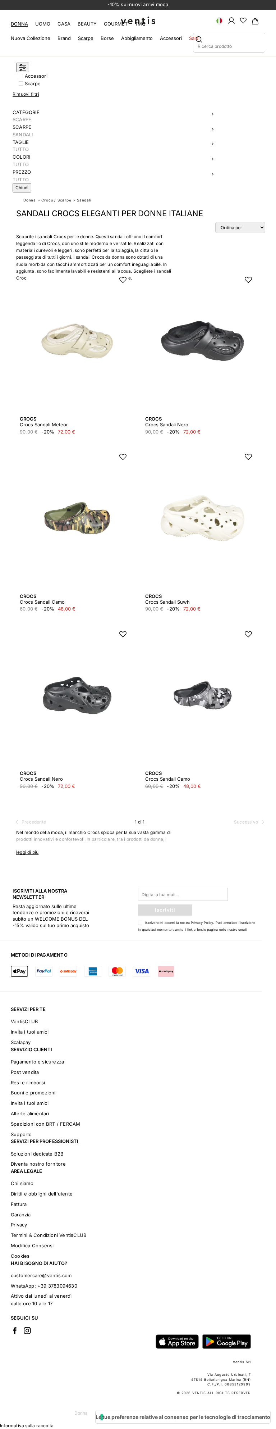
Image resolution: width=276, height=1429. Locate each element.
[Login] (231, 20)
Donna (19, 24)
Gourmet (116, 24)
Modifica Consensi (32, 1245)
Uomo (42, 24)
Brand (64, 38)
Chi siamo (22, 1183)
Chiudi (21, 187)
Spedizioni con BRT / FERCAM (45, 1124)
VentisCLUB (24, 1021)
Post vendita (25, 1072)
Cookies (20, 1256)
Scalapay (21, 1042)
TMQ (140, 24)
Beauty (87, 24)
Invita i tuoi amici (30, 1032)
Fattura (19, 1204)
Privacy (19, 1225)
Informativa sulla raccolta (27, 1425)
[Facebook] (15, 1330)
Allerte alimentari (30, 1113)
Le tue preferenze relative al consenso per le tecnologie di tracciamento (183, 1417)
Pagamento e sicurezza (37, 1062)
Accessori (171, 38)
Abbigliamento (137, 38)
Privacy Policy (202, 923)
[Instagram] (27, 1330)
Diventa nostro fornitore (38, 1164)
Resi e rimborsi (28, 1082)
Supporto (21, 1134)
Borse (107, 38)
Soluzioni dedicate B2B (37, 1154)
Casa (64, 24)
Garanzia (21, 1214)
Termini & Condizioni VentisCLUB (49, 1235)
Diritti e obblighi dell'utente (42, 1194)
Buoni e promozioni (33, 1092)
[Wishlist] (243, 20)
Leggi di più (27, 852)
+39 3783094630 (57, 1286)
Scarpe (85, 38)
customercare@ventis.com (41, 1275)
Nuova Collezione (30, 38)
